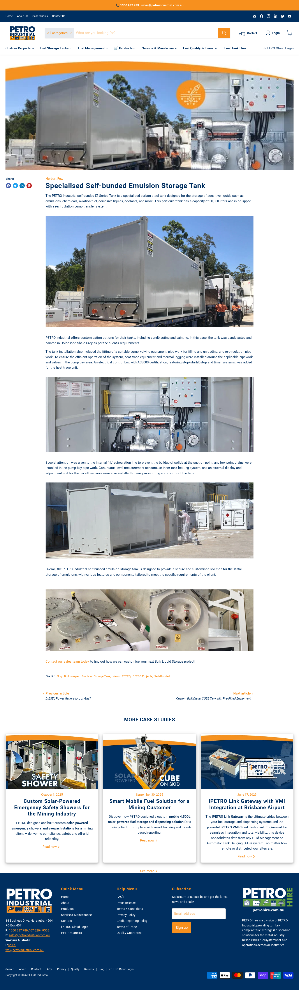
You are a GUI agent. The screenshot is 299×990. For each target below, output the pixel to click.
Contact (66, 921)
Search (9, 969)
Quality (75, 969)
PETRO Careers (71, 933)
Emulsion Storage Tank (96, 676)
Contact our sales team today (67, 661)
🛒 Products (124, 48)
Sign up (182, 927)
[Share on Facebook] (8, 185)
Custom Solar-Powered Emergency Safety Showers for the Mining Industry (52, 807)
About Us (22, 16)
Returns (89, 969)
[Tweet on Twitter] (15, 185)
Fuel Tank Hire (235, 48)
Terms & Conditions (130, 909)
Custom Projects (18, 48)
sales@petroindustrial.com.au (29, 935)
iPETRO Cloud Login (279, 48)
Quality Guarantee (129, 933)
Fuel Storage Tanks (55, 48)
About (65, 903)
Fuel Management (92, 48)
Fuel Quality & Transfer (200, 48)
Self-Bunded (162, 676)
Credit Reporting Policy (132, 921)
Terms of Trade (127, 927)
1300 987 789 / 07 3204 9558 (29, 930)
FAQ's (120, 896)
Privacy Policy (126, 915)
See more (147, 871)
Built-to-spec (72, 676)
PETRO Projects (142, 676)
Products (67, 909)
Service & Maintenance (159, 48)
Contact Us (58, 16)
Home (9, 16)
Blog (59, 676)
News (116, 676)
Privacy (61, 969)
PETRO (126, 676)
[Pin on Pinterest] (29, 185)
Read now (50, 847)
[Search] (224, 33)
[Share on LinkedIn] (22, 185)
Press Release (126, 903)
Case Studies (40, 16)
